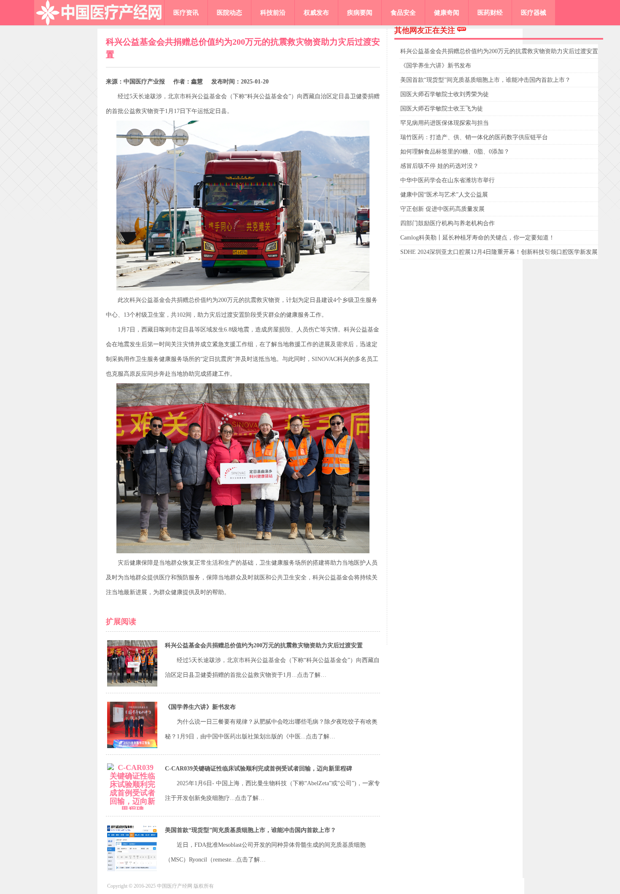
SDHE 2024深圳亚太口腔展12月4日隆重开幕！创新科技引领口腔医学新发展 (499, 252)
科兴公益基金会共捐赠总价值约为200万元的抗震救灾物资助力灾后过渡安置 (264, 645)
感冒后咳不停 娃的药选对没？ (439, 166)
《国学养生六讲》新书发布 (200, 707)
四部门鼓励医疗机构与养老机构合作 (447, 223)
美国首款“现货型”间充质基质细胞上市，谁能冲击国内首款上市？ (250, 830)
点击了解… (311, 675)
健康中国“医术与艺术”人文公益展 (444, 194)
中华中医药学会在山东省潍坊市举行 (447, 180)
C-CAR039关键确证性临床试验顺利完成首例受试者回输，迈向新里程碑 (258, 768)
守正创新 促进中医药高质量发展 (442, 209)
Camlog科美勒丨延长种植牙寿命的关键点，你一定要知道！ (477, 237)
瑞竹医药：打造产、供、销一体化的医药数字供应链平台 (474, 137)
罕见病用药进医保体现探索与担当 (444, 123)
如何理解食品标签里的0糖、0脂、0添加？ (454, 151)
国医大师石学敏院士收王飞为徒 (441, 108)
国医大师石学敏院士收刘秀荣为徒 (444, 94)
